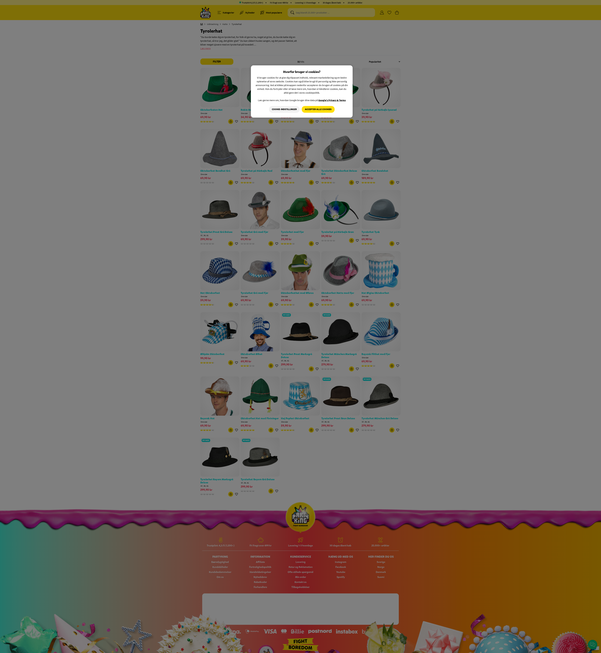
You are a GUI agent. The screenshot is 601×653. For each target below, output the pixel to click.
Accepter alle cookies (318, 109)
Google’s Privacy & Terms (332, 100)
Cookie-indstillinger (284, 109)
